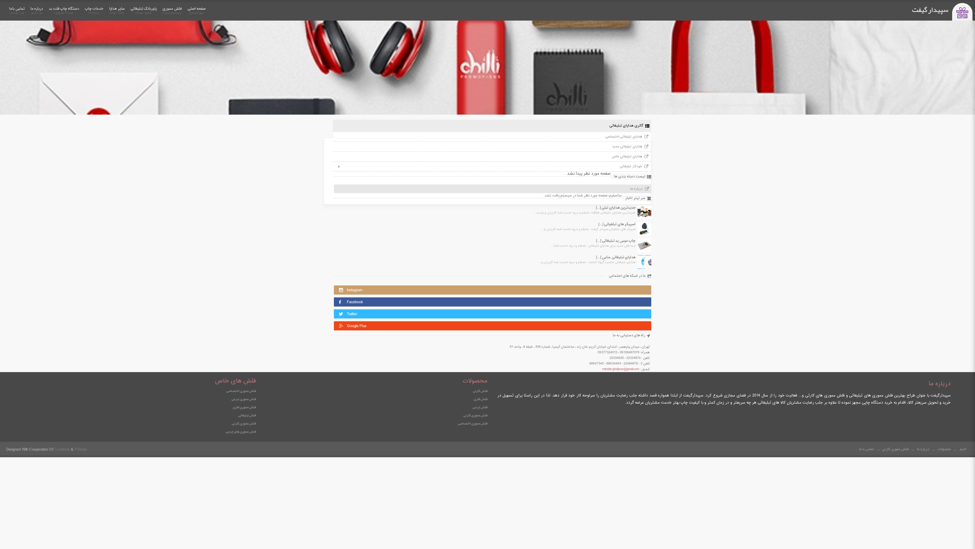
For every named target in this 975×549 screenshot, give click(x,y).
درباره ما (923, 449)
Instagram (354, 290)
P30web (80, 450)
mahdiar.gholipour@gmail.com (620, 369)
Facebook (355, 302)
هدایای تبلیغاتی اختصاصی (623, 137)
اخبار (962, 449)
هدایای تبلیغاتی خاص (627, 156)
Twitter (352, 314)
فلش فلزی (481, 398)
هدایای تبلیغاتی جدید (627, 146)
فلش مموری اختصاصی (473, 423)
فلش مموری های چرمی (241, 431)
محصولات (944, 449)
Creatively (62, 450)
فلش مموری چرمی (244, 398)
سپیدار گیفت (930, 10)
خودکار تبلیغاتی (631, 166)
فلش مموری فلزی (244, 406)
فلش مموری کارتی (475, 415)
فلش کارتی (480, 390)
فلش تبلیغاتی (247, 415)
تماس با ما (866, 449)
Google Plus (356, 326)
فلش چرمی (480, 406)
